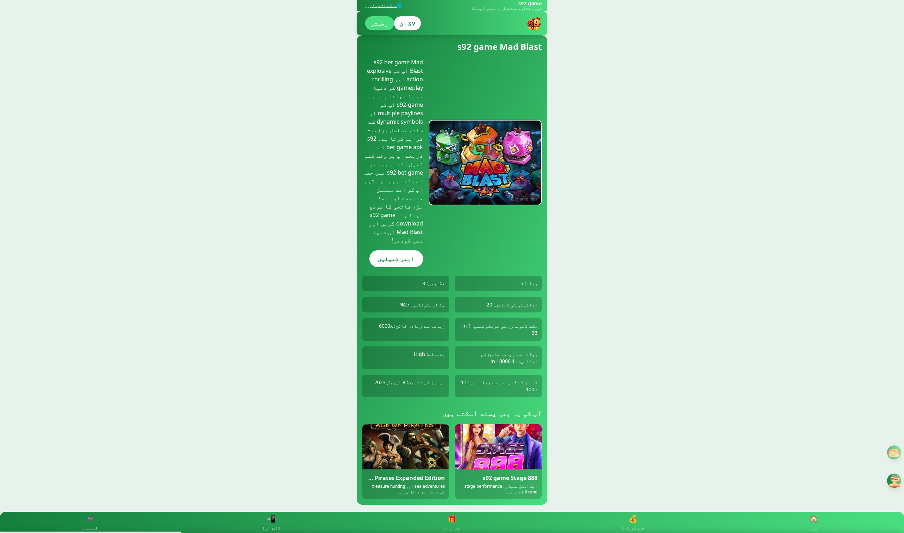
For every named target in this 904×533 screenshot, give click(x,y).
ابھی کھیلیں (396, 259)
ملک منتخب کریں (381, 5)
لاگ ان (407, 23)
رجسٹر (379, 23)
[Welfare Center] (894, 452)
